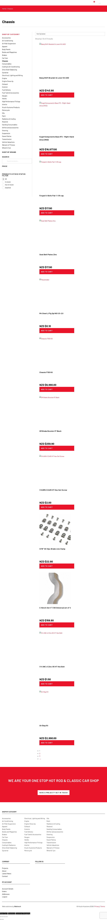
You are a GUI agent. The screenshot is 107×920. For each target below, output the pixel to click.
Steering (49, 834)
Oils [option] (3, 113)
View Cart (4, 913)
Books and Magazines (9, 832)
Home (4, 9)
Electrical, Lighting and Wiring (34, 818)
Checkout (11, 913)
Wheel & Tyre (51, 851)
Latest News (6, 873)
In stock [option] (8, 182)
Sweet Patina (51, 840)
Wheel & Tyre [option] (6, 148)
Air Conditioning (7, 821)
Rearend (49, 826)
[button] (17, 34)
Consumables (6, 842)
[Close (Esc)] (7, 916)
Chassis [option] (5, 61)
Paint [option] (4, 116)
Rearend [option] (5, 122)
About (4, 871)
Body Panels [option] (6, 49)
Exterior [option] (5, 87)
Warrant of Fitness (53, 848)
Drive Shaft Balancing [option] (9, 70)
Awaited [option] (8, 188)
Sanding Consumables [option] (9, 125)
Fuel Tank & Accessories (32, 834)
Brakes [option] (4, 55)
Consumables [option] (6, 64)
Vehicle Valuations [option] (8, 142)
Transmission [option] (6, 139)
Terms (103, 906)
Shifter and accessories (55, 832)
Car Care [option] (5, 58)
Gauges (26, 837)
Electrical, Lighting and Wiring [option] (12, 75)
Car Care (5, 837)
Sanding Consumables (54, 829)
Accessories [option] (6, 38)
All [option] (6, 179)
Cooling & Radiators (9, 845)
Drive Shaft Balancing (9, 848)
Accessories (6, 818)
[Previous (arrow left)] (1, 919)
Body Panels (6, 829)
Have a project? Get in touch (53, 793)
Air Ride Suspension (9, 824)
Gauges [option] (4, 96)
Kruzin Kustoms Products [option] (11, 107)
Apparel (4, 826)
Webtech (17, 906)
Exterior (27, 829)
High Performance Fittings (33, 842)
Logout (4, 897)
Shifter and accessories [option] (10, 128)
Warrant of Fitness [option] (8, 145)
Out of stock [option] (9, 185)
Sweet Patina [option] (6, 136)
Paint (48, 821)
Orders (4, 891)
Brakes (4, 834)
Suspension (51, 837)
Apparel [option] (4, 46)
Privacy (97, 906)
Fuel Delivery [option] (6, 90)
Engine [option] (4, 78)
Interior (26, 845)
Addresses (6, 894)
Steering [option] (5, 130)
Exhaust (27, 826)
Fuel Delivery (28, 832)
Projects (5, 868)
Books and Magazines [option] (9, 52)
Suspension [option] (6, 133)
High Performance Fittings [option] (11, 101)
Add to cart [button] (47, 95)
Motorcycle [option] (6, 110)
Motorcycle (28, 851)
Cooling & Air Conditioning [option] (11, 67)
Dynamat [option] (5, 73)
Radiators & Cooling (53, 824)
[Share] (5, 916)
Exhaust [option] (5, 84)
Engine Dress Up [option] (7, 81)
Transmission (51, 842)
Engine (26, 821)
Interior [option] (4, 104)
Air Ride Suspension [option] (9, 43)
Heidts (26, 840)
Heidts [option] (4, 99)
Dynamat (5, 851)
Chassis (5, 840)
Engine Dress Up (30, 824)
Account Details (7, 889)
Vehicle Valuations (53, 845)
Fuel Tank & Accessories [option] (10, 93)
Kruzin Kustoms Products (33, 848)
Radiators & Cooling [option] (9, 119)
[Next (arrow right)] (3, 919)
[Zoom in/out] (1, 916)
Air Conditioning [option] (7, 41)
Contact (5, 876)
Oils (48, 818)
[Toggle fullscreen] (3, 916)
